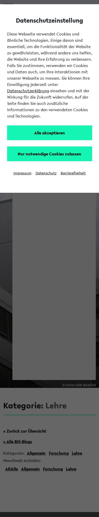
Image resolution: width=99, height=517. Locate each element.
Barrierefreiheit (73, 173)
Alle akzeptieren (49, 133)
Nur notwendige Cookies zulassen (49, 154)
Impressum (22, 173)
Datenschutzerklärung (28, 91)
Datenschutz (46, 173)
